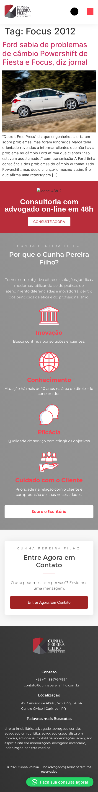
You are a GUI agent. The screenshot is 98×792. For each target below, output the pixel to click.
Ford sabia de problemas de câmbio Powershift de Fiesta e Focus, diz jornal (45, 53)
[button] (90, 11)
